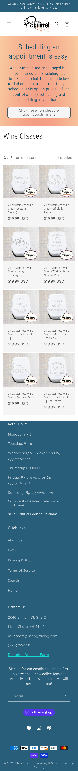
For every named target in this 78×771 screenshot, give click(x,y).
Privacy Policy (19, 560)
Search (13, 580)
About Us (15, 540)
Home (13, 590)
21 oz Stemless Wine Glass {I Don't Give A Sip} (20, 334)
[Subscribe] (65, 696)
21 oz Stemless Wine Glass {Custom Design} (20, 208)
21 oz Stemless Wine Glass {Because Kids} (21, 395)
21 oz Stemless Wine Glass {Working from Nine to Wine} (56, 271)
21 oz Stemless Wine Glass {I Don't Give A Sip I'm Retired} (56, 397)
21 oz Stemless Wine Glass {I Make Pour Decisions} (56, 334)
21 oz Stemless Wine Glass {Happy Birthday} (20, 271)
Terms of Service (21, 570)
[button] (9, 24)
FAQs (12, 550)
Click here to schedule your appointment (39, 112)
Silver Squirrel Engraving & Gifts (36, 763)
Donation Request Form (28, 654)
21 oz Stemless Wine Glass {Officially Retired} (56, 208)
